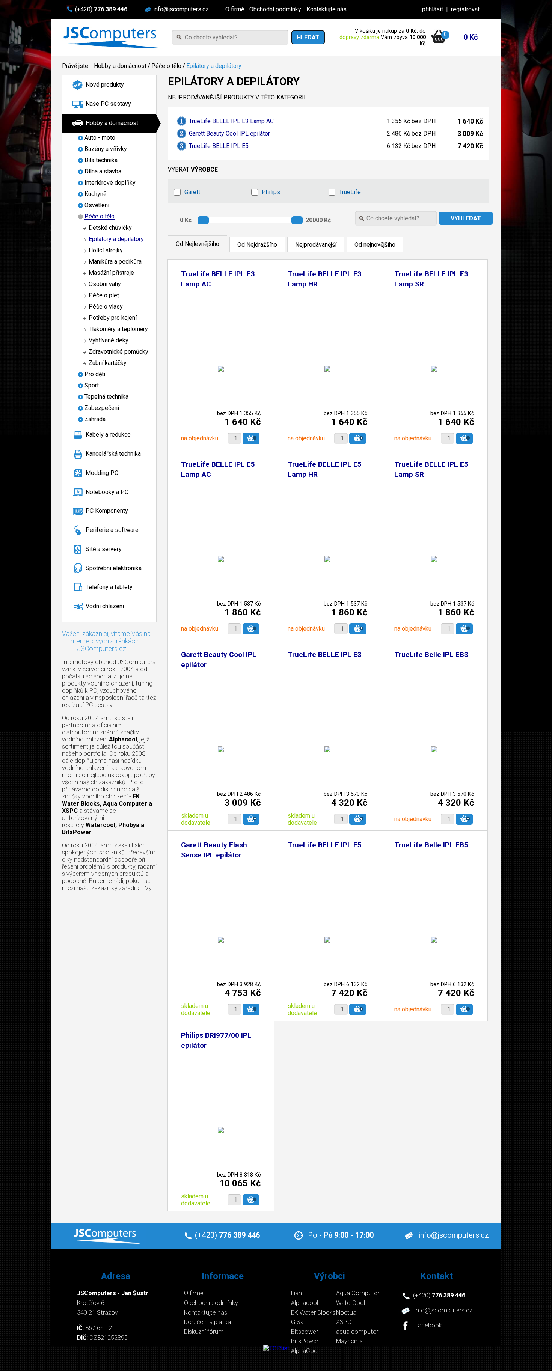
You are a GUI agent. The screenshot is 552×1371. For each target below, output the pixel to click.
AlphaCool (305, 1350)
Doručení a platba (207, 1322)
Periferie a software (112, 529)
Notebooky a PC (107, 492)
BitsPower (304, 1341)
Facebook (428, 1325)
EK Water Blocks (313, 1312)
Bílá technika (101, 160)
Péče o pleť (104, 295)
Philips (271, 192)
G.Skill (299, 1322)
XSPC (343, 1322)
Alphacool (304, 1302)
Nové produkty (105, 84)
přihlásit (432, 9)
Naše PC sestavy (108, 103)
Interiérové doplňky (110, 183)
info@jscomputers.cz (181, 9)
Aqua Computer (357, 1293)
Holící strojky (106, 250)
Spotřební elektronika (114, 568)
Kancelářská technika (113, 453)
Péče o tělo (166, 65)
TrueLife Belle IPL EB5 (431, 845)
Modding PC (102, 472)
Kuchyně (95, 194)
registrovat (465, 9)
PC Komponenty (107, 510)
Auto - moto (99, 138)
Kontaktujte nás (326, 9)
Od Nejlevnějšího (197, 243)
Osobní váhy (105, 284)
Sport (91, 385)
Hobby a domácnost (120, 65)
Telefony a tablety (109, 587)
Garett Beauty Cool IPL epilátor (229, 133)
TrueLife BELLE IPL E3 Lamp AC (231, 121)
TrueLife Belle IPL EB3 (431, 654)
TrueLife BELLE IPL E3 (325, 654)
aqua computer (357, 1331)
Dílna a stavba (102, 171)
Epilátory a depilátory (213, 65)
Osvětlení (96, 205)
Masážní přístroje (111, 273)
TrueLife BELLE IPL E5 (219, 145)
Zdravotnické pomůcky (118, 352)
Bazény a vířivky (105, 149)
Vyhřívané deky (108, 340)
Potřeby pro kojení (113, 318)
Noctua (346, 1312)
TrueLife (350, 192)
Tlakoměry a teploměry (118, 329)
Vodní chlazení (105, 606)
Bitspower (304, 1331)
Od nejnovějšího (374, 244)
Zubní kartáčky (108, 363)
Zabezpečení (101, 408)
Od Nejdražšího (257, 244)
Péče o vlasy (106, 306)
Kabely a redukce (108, 434)
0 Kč (470, 37)
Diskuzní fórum (204, 1331)
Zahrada (95, 419)
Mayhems (349, 1341)
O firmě (234, 9)
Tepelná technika (106, 397)
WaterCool (350, 1302)
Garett (192, 192)
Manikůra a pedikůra (115, 261)
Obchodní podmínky (275, 9)
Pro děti (94, 374)
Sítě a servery (104, 549)
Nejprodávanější (315, 244)
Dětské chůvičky (110, 228)
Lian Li (299, 1293)
